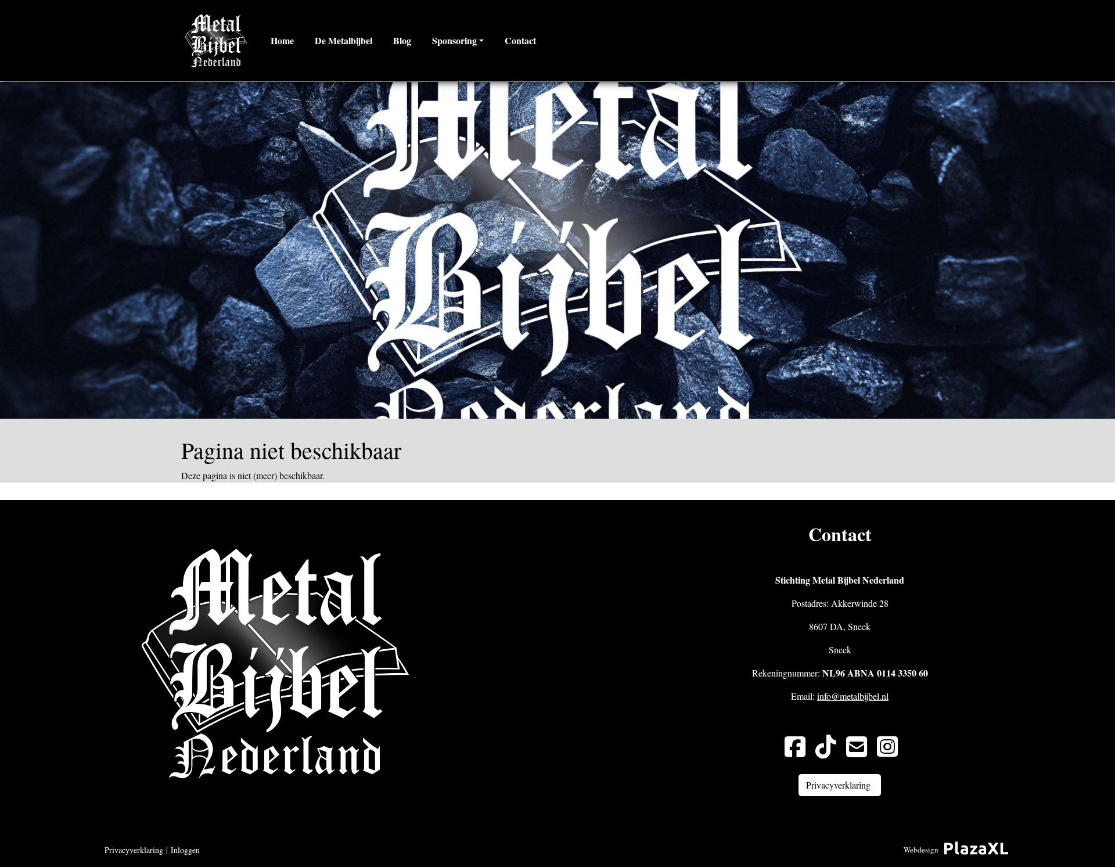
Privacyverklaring (134, 849)
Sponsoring (454, 40)
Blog (402, 40)
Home (282, 40)
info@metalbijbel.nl (853, 696)
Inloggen (185, 849)
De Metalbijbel (343, 40)
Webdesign (921, 849)
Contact (520, 40)
